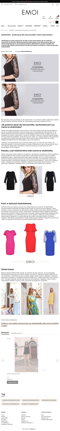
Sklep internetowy (28, 429)
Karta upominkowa (46, 416)
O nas (2, 415)
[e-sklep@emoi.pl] (15, 4)
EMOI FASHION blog (26, 51)
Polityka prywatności (26, 422)
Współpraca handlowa (7, 424)
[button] (57, 22)
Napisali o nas (44, 418)
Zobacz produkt (12, 382)
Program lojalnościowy (47, 419)
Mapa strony (4, 421)
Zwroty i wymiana (25, 416)
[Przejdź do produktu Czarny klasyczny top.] (26, 354)
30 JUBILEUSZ (5, 422)
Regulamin (24, 421)
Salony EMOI (4, 418)
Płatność (23, 418)
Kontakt (3, 416)
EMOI (2, 30)
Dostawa (23, 415)
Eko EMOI (3, 419)
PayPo (23, 419)
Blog (6, 30)
